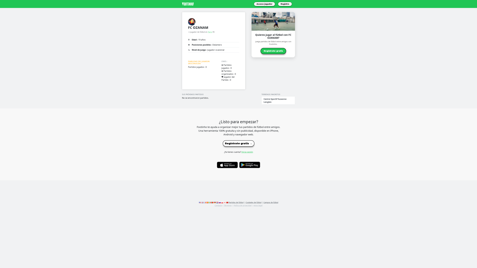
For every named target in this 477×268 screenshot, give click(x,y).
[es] (207, 202)
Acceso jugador (264, 4)
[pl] (222, 202)
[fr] (205, 202)
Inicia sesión (247, 152)
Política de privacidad (243, 205)
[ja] (225, 202)
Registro (285, 4)
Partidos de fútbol (236, 202)
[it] (210, 202)
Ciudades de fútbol (253, 202)
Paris (210, 32)
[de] (215, 202)
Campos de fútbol (270, 202)
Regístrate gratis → (238, 143)
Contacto (218, 205)
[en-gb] (202, 202)
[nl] (217, 202)
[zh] (227, 202)
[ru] (220, 202)
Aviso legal (258, 205)
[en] (200, 202)
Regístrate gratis (273, 51)
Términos (228, 205)
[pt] (212, 202)
